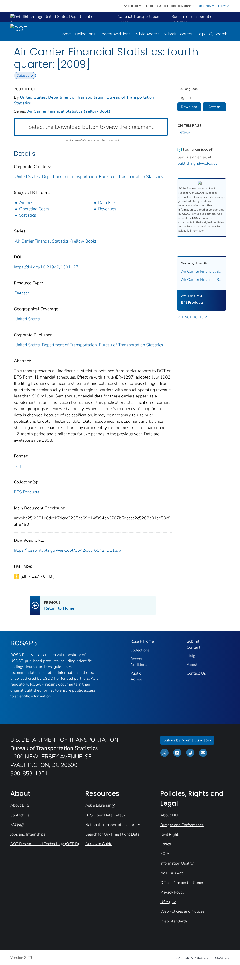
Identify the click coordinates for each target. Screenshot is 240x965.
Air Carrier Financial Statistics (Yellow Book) (68, 111)
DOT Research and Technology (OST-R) (44, 844)
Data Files (107, 202)
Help (201, 34)
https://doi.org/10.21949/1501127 (46, 267)
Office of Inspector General (183, 882)
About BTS (19, 805)
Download (189, 106)
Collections (85, 34)
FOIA (164, 853)
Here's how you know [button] (211, 6)
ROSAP (21, 643)
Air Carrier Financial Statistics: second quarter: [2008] (202, 279)
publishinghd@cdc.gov (197, 163)
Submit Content (178, 34)
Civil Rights (170, 834)
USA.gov (168, 901)
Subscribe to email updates (187, 740)
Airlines (26, 202)
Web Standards (174, 921)
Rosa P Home (142, 641)
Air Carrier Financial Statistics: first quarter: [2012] (202, 271)
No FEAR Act (171, 873)
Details (183, 132)
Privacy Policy (172, 892)
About (192, 664)
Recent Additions (115, 34)
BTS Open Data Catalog (106, 815)
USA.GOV (222, 957)
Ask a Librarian (98, 805)
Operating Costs (34, 209)
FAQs (15, 824)
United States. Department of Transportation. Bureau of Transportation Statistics (89, 176)
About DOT (170, 815)
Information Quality (177, 863)
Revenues (107, 209)
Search (221, 34)
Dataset (22, 293)
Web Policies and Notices (182, 911)
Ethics (165, 844)
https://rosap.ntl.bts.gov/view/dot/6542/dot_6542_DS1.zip (67, 550)
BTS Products (26, 492)
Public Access (147, 34)
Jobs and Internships (27, 834)
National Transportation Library (112, 824)
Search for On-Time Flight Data (112, 834)
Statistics (27, 215)
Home (65, 34)
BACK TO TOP (194, 317)
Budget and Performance (182, 825)
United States (27, 319)
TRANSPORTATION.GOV (191, 957)
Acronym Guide (98, 844)
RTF (18, 466)
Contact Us (196, 673)
